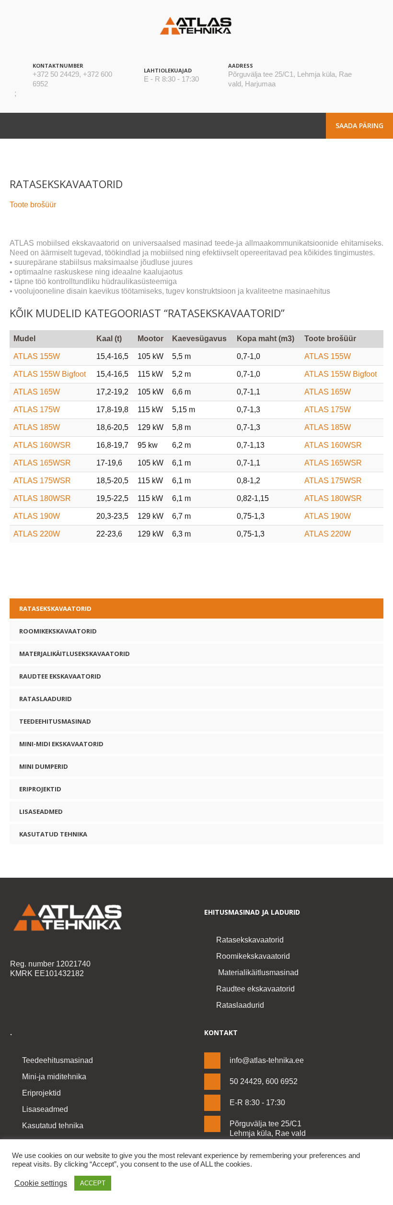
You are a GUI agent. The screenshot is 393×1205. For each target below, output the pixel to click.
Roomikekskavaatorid (58, 631)
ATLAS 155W (36, 356)
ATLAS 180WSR (42, 498)
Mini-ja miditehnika (54, 1077)
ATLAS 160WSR (42, 445)
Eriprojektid (40, 789)
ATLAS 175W (36, 410)
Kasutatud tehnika (53, 834)
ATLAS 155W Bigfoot (49, 374)
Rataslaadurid (45, 698)
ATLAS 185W (36, 427)
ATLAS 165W (36, 392)
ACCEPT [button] (92, 1183)
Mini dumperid (43, 766)
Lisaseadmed (41, 811)
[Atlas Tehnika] (99, 917)
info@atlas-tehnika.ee (267, 1060)
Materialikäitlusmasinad (257, 972)
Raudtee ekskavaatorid (60, 676)
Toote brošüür (33, 205)
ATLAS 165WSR (42, 463)
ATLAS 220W (36, 534)
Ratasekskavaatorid (55, 608)
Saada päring (359, 125)
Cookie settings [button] (40, 1183)
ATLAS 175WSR (42, 481)
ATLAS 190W (36, 516)
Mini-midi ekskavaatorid (61, 744)
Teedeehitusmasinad (55, 721)
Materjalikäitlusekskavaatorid (74, 653)
